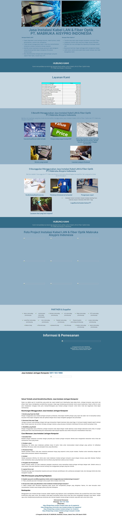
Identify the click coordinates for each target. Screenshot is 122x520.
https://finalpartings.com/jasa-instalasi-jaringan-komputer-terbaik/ (61, 511)
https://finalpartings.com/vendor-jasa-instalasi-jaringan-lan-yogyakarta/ (61, 507)
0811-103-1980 (56, 373)
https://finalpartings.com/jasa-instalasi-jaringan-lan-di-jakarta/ (61, 509)
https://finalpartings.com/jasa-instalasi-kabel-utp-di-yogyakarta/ (61, 505)
